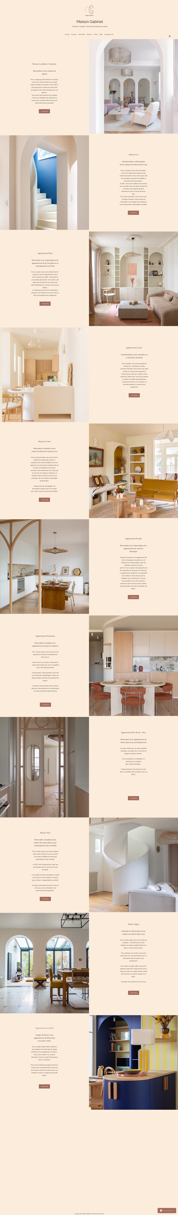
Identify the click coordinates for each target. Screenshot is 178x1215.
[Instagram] (170, 36)
